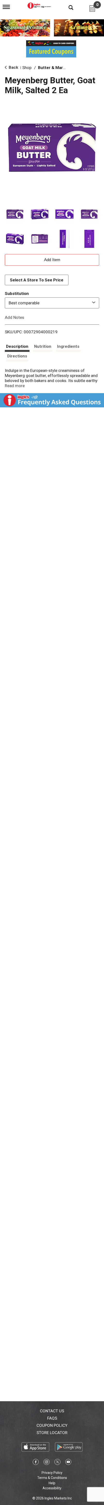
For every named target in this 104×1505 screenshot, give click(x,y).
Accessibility (52, 1488)
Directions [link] (17, 356)
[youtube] (68, 1463)
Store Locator (52, 1432)
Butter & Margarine (56, 67)
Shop (26, 67)
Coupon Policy (52, 1425)
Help (52, 1483)
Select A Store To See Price (36, 280)
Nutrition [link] (42, 346)
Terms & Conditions (52, 1478)
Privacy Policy (52, 1473)
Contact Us (52, 1410)
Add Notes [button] (14, 317)
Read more (15, 385)
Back (13, 67)
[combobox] (52, 303)
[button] (15, 214)
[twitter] (57, 1463)
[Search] (67, 7)
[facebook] (36, 1463)
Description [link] (17, 346)
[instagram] (47, 1463)
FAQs (52, 1418)
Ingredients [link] (68, 346)
